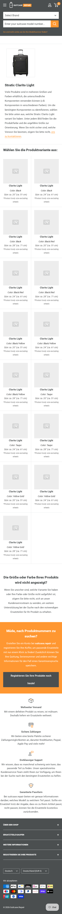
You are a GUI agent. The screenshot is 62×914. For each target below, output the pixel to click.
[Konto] (49, 5)
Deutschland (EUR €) (32, 871)
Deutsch (9, 871)
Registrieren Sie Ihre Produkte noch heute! (31, 679)
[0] (56, 5)
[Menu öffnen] (4, 5)
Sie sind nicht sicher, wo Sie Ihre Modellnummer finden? (25, 32)
